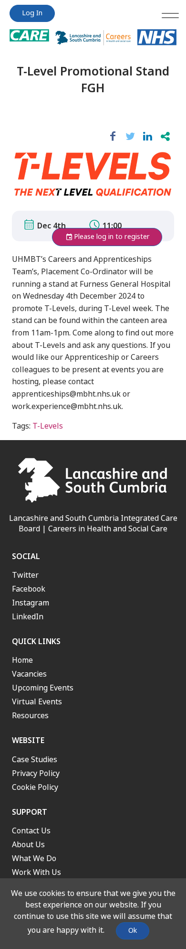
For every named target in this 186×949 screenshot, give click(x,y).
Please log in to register (112, 237)
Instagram (30, 602)
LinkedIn (27, 616)
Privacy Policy (36, 773)
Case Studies (34, 759)
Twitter (25, 575)
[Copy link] (165, 136)
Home (22, 660)
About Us (28, 844)
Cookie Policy (35, 787)
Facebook (28, 588)
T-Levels (47, 426)
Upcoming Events (42, 687)
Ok (132, 931)
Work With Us (36, 872)
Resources (30, 715)
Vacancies (29, 674)
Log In (32, 13)
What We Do (34, 858)
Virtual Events (37, 701)
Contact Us (31, 830)
